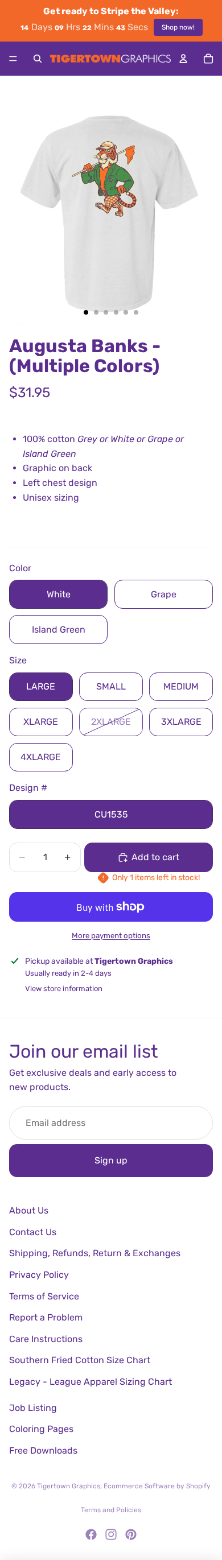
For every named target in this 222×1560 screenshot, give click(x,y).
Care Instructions (46, 1339)
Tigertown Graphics (68, 1486)
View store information (63, 988)
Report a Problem (46, 1317)
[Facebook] (91, 1534)
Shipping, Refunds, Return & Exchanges (94, 1253)
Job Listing (33, 1407)
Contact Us (32, 1232)
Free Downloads (43, 1450)
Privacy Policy (39, 1274)
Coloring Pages (41, 1428)
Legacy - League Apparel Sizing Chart (90, 1381)
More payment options (111, 935)
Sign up (111, 1160)
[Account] (183, 58)
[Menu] (13, 59)
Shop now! (178, 27)
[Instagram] (111, 1534)
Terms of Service (44, 1296)
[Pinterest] (131, 1534)
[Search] (37, 58)
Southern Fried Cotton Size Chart (79, 1360)
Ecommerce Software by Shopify (157, 1486)
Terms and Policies (111, 1510)
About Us (28, 1210)
